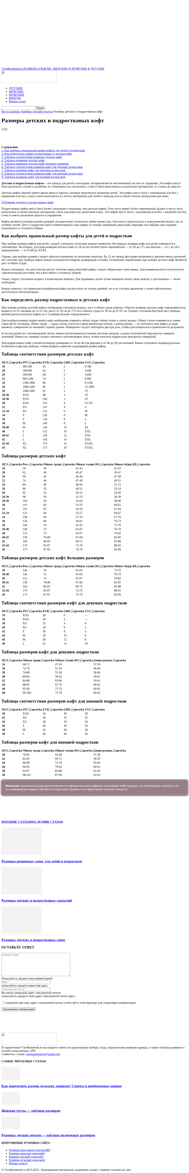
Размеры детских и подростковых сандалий (36, 900)
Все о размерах (10, 111)
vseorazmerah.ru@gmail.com (43, 1054)
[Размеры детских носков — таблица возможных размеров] (10, 1128)
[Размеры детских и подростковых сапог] (21, 932)
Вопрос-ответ (17, 101)
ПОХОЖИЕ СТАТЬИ (15, 821)
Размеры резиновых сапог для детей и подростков (41, 861)
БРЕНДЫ (15, 98)
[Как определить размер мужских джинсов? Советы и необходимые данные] (10, 1079)
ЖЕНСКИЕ (16, 91)
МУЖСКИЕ (16, 94)
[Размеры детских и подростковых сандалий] (21, 893)
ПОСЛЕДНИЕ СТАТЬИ (46, 821)
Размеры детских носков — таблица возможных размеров (48, 1135)
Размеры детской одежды (37, 111)
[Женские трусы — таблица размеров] (10, 1103)
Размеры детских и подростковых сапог (33, 940)
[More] (105, 135)
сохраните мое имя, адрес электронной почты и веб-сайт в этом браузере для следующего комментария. (70, 1002)
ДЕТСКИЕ (16, 88)
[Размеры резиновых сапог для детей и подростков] (21, 854)
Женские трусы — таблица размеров (30, 1111)
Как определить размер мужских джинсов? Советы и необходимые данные (61, 1086)
